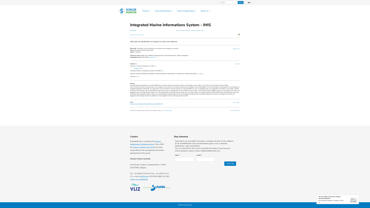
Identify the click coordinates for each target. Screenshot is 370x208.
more (155, 66)
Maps (202, 30)
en (249, 2)
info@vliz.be (144, 176)
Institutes (183, 30)
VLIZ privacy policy (168, 110)
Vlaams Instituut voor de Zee (144, 147)
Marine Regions (152, 57)
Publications (188, 30)
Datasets (198, 30)
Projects (193, 30)
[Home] (127, 11)
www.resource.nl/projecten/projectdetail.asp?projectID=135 (146, 104)
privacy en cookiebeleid (139, 179)
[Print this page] (239, 34)
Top (236, 63)
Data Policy (133, 30)
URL (239, 48)
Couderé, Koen (138, 68)
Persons (178, 30)
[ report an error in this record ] (137, 34)
